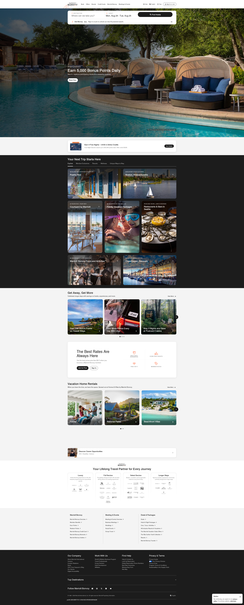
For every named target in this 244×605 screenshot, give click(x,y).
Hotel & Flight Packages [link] (148, 522)
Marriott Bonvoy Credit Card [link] (78, 531)
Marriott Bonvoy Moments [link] (77, 534)
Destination (77, 13)
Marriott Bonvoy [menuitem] (112, 4)
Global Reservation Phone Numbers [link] (133, 563)
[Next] (176, 317)
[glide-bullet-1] (121, 336)
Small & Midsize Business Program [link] (105, 559)
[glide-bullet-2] (122, 336)
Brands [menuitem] (94, 4)
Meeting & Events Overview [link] (113, 519)
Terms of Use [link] (153, 563)
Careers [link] (70, 561)
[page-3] (123, 428)
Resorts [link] (143, 537)
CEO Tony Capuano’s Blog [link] (76, 567)
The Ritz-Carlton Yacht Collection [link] (151, 534)
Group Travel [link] (109, 531)
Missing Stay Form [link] (127, 567)
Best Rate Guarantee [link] (128, 565)
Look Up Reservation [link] (128, 561)
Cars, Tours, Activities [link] (147, 525)
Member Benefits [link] (75, 522)
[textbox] (87, 15)
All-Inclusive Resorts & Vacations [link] (151, 528)
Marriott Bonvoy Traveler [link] (148, 540)
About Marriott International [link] (76, 559)
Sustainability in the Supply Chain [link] (159, 567)
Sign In (94, 368)
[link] (145, 4)
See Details (169, 146)
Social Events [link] (109, 528)
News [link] (69, 565)
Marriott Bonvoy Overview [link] (77, 519)
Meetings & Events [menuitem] (124, 4)
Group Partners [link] (99, 563)
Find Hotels (156, 15)
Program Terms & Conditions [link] (158, 565)
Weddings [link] (108, 525)
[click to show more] (176, 409)
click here (233, 601)
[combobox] (87, 15)
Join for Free (82, 368)
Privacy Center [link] (153, 559)
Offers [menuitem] (88, 4)
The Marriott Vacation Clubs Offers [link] (151, 531)
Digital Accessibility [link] (73, 571)
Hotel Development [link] (100, 565)
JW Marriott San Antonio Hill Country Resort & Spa (162, 130)
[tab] (70, 164)
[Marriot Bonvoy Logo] (122, 465)
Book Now (72, 80)
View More (171, 296)
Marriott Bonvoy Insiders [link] (77, 537)
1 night (110, 13)
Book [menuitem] (82, 4)
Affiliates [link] (97, 567)
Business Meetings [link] (111, 522)
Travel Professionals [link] (101, 561)
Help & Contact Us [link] (127, 559)
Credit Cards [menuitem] (101, 4)
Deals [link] (142, 519)
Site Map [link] (124, 569)
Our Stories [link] (71, 569)
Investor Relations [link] (73, 563)
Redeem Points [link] (74, 528)
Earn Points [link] (73, 525)
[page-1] (120, 428)
